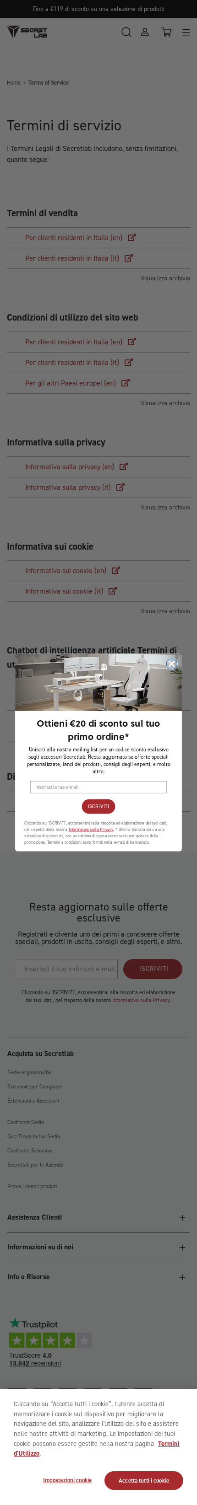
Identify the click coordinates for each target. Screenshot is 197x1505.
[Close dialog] (171, 664)
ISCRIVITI (98, 806)
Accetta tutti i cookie (144, 1480)
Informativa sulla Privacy (91, 830)
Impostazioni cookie (67, 1480)
